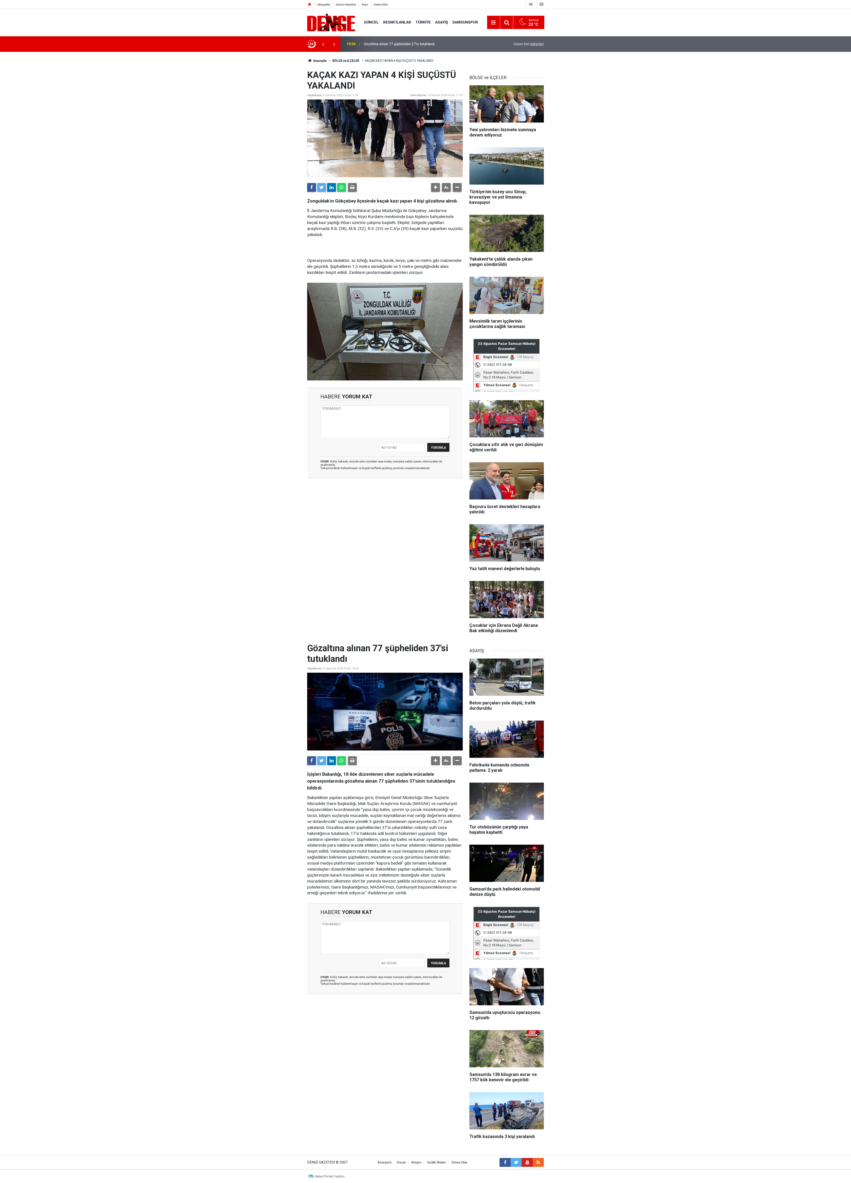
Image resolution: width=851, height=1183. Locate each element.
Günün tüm (528, 44)
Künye (401, 1162)
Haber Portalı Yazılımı (330, 1176)
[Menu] (494, 22)
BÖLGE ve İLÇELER (345, 60)
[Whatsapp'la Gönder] (341, 187)
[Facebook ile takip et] (505, 1162)
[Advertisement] (385, 521)
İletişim (416, 1162)
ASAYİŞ (441, 22)
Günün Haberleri (346, 4)
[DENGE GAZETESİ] (331, 22)
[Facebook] (311, 187)
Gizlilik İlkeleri (436, 1162)
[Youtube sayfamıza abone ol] (527, 1162)
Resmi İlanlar (397, 22)
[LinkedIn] (331, 187)
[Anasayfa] (309, 4)
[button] (435, 187)
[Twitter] (321, 187)
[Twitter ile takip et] (516, 1162)
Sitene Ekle (381, 4)
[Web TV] (530, 4)
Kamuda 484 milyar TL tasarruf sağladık (394, 44)
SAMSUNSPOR (465, 22)
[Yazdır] (352, 187)
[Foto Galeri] (541, 4)
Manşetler (324, 4)
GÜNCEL (371, 22)
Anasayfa (319, 60)
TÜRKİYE (423, 22)
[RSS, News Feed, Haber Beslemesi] (538, 1162)
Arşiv (365, 4)
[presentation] (323, 44)
